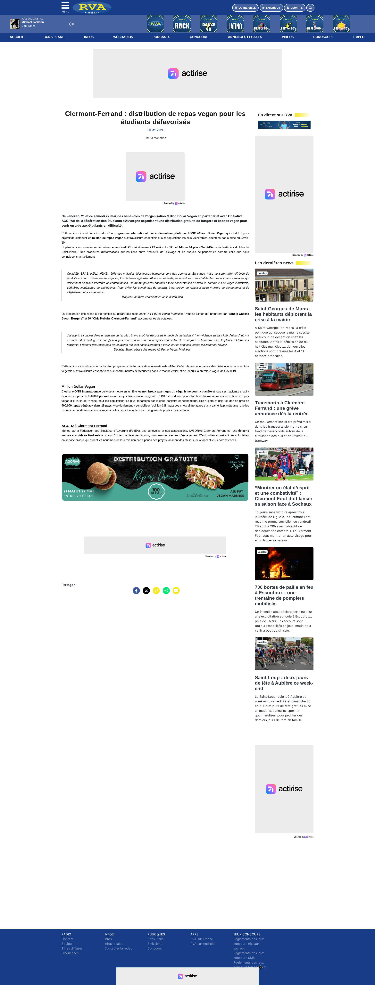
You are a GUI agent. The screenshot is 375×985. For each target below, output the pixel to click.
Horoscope (323, 37)
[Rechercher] (310, 8)
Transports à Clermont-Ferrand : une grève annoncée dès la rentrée (281, 408)
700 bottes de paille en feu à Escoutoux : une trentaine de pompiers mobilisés (284, 595)
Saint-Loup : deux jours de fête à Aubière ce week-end (284, 683)
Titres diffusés (72, 948)
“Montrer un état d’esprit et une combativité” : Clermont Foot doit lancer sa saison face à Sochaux (283, 496)
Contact (67, 939)
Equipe (67, 944)
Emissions (154, 944)
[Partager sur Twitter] (145, 592)
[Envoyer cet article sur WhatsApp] (165, 592)
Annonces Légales (245, 37)
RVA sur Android (202, 944)
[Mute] (71, 24)
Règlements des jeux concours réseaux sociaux (248, 943)
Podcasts (161, 37)
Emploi (359, 37)
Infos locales (113, 944)
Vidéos (288, 37)
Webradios (123, 37)
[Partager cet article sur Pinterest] (155, 592)
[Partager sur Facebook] (135, 592)
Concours (199, 37)
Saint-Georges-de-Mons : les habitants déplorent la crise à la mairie (283, 314)
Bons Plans (54, 37)
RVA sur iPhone (201, 939)
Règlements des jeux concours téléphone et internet (250, 967)
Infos (89, 37)
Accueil (17, 37)
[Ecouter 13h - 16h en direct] (284, 124)
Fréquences (70, 953)
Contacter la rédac (118, 948)
